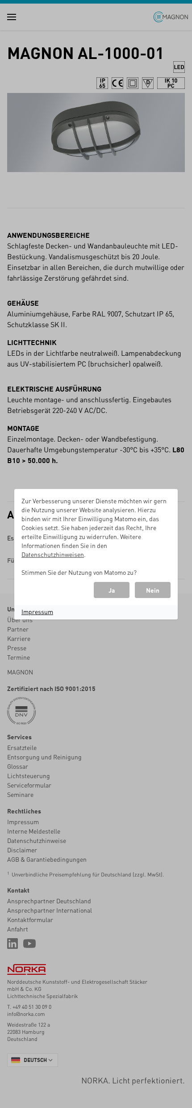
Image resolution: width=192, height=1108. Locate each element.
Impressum (37, 611)
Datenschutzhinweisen (52, 554)
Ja (112, 590)
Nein (152, 590)
